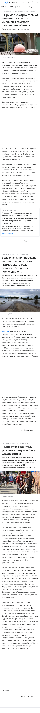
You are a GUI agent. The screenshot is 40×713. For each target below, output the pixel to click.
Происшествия (30, 11)
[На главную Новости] (12, 2)
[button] (20, 44)
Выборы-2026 (8, 7)
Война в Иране (22, 7)
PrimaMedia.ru (19, 11)
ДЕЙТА (14, 254)
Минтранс (5, 332)
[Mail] (6, 2)
